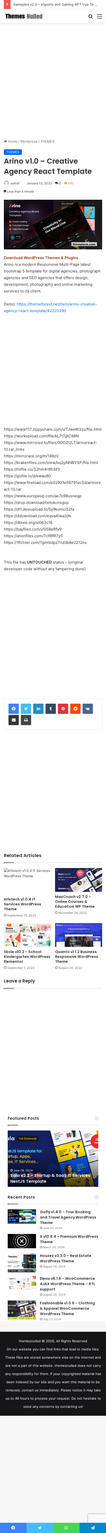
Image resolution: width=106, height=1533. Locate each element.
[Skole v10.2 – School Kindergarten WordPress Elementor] (27, 935)
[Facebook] (13, 709)
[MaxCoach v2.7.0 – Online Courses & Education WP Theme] (78, 880)
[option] (53, 1158)
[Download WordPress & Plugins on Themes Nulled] (24, 16)
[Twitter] (26, 709)
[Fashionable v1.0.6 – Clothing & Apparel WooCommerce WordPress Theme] (22, 1310)
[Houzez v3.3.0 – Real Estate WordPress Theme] (22, 1262)
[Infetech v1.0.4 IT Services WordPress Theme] (27, 881)
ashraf (15, 183)
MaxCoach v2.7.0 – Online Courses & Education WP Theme (75, 901)
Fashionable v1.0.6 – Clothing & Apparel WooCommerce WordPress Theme (67, 1308)
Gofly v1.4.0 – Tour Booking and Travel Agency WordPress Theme (68, 1217)
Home (12, 141)
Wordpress (29, 141)
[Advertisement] (53, 81)
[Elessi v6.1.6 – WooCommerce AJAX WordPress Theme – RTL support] (22, 1283)
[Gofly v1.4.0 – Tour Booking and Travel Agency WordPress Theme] (22, 1216)
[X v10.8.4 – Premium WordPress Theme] (22, 1241)
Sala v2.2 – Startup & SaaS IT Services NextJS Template (50, 1178)
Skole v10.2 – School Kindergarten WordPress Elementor (27, 956)
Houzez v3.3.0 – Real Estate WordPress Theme (65, 1258)
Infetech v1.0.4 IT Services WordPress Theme (22, 904)
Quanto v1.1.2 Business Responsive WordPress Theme (76, 956)
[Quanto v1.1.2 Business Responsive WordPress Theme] (78, 935)
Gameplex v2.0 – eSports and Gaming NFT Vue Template (58, 4)
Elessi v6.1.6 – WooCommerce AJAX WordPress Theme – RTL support (67, 1284)
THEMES (47, 141)
